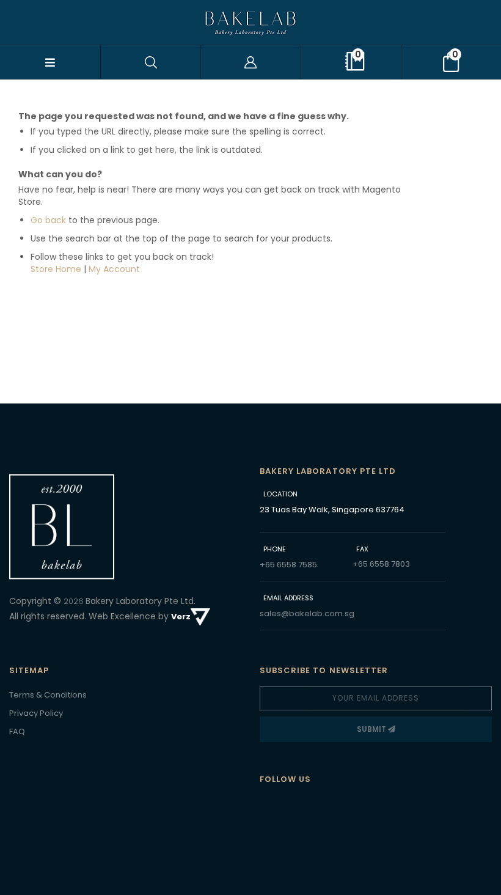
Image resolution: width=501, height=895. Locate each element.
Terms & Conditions (48, 695)
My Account (114, 269)
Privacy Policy (36, 713)
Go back (48, 220)
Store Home (56, 269)
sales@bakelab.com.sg (307, 613)
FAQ (17, 731)
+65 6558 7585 (288, 564)
